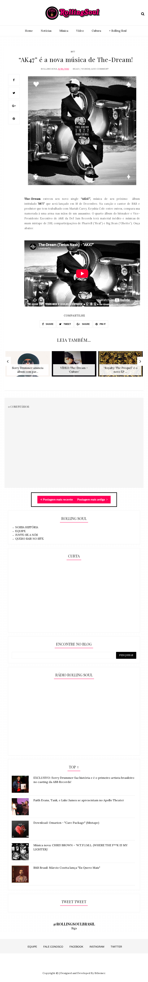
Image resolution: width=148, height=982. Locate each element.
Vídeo (80, 30)
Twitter (116, 946)
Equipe (32, 946)
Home (29, 30)
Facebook (76, 946)
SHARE (49, 324)
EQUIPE (20, 531)
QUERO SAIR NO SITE (29, 538)
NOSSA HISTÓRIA (26, 527)
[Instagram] (6, 13)
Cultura (96, 30)
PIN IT (102, 324)
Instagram (97, 946)
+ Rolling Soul (118, 30)
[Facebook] (19, 13)
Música (63, 30)
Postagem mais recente (58, 499)
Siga (74, 928)
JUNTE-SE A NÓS (26, 535)
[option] (28, 365)
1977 (73, 51)
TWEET (67, 324)
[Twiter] (13, 13)
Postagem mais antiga (91, 499)
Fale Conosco (53, 946)
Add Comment (100, 68)
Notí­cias (46, 30)
